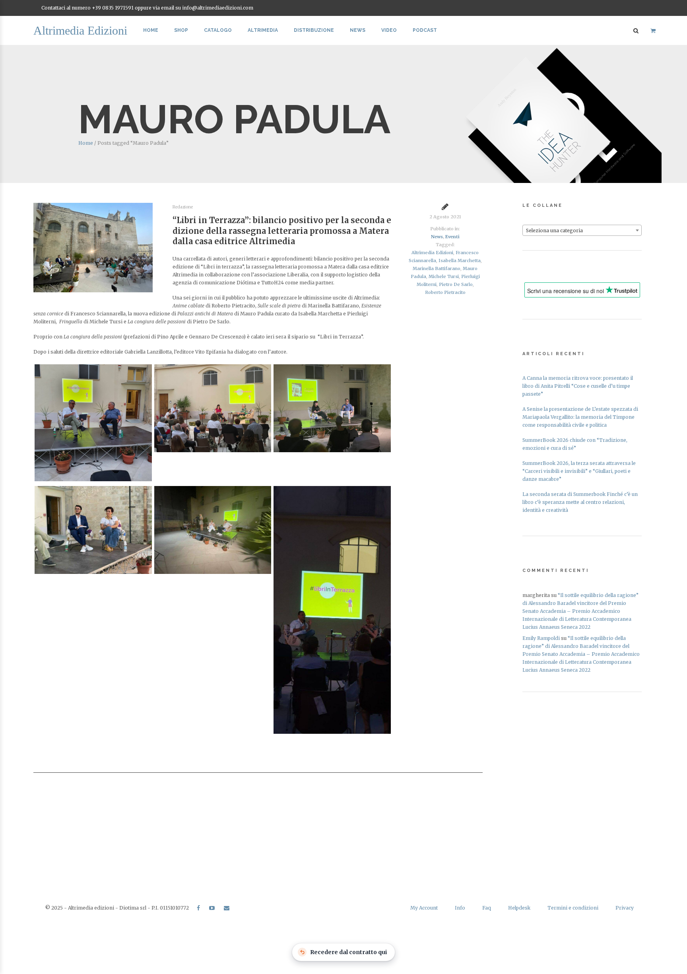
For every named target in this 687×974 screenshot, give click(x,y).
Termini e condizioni (572, 908)
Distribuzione (314, 30)
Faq (486, 908)
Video (389, 30)
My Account (424, 908)
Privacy (624, 908)
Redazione (183, 207)
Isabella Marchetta (460, 260)
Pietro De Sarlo (456, 284)
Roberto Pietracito (445, 292)
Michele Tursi (444, 276)
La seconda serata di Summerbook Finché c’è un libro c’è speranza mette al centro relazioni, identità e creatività (580, 502)
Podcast (425, 30)
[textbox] (582, 230)
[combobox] (582, 230)
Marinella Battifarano (436, 268)
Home (150, 30)
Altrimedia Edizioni (432, 252)
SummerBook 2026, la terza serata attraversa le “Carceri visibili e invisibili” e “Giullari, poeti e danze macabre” (579, 471)
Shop (181, 30)
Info (460, 908)
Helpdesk (519, 908)
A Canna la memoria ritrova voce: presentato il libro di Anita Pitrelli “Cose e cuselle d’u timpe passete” (577, 386)
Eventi (452, 236)
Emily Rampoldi (541, 638)
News (357, 30)
